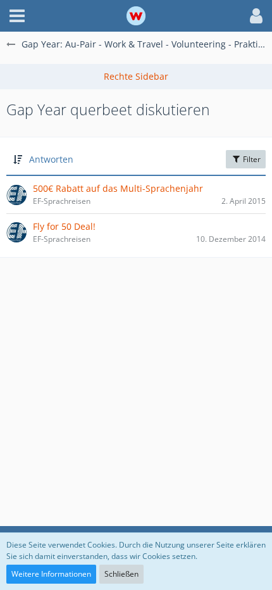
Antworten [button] (51, 159)
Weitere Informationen (51, 573)
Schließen (121, 573)
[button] (17, 16)
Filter (251, 159)
